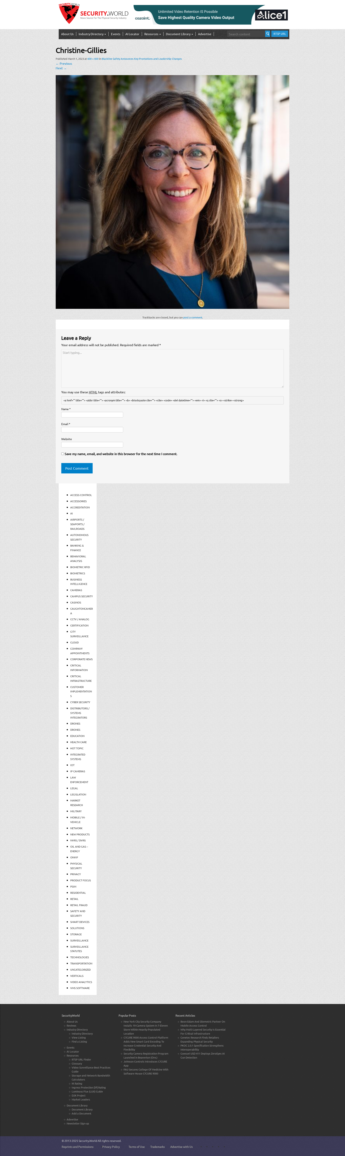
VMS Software (80, 988)
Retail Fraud (78, 905)
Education (77, 736)
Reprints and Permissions (77, 1146)
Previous (64, 63)
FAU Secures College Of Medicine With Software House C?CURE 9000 (146, 1071)
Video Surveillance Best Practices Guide (91, 1069)
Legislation (78, 794)
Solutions (77, 928)
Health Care (78, 742)
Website (66, 439)
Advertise (204, 34)
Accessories (78, 501)
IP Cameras (77, 771)
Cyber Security (80, 702)
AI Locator (132, 34)
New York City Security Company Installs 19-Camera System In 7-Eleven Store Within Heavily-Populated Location (146, 1027)
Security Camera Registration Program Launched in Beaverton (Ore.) (146, 1055)
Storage (76, 934)
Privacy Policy (111, 1146)
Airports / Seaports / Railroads (77, 524)
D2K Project (78, 1095)
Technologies (79, 957)
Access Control (81, 495)
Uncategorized (80, 969)
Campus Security (81, 596)
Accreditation (80, 507)
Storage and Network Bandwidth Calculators (91, 1077)
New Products (80, 834)
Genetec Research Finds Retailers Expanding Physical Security (199, 1039)
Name (66, 409)
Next (61, 68)
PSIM (73, 886)
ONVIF (74, 857)
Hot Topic (76, 748)
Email (65, 424)
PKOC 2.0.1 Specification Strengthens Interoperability (202, 1047)
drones (75, 729)
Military (76, 811)
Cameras (76, 590)
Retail (74, 899)
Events (115, 34)
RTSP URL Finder (81, 1059)
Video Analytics (81, 982)
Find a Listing (79, 1041)
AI (71, 513)
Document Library (178, 34)
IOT (72, 765)
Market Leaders (81, 1099)
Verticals (76, 975)
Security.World (88, 1140)
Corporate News (81, 659)
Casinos (75, 602)
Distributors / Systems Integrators (79, 713)
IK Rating (77, 1083)
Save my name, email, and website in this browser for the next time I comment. (121, 454)
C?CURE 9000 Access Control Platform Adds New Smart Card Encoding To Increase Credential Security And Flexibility (146, 1043)
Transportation (81, 963)
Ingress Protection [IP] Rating (89, 1087)
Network (76, 828)
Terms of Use (137, 1146)
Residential (78, 892)
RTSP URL (280, 33)
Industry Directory (91, 34)
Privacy (75, 874)
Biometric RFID (80, 567)
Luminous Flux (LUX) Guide (87, 1091)
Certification (79, 625)
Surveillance (79, 940)
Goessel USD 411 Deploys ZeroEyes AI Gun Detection (202, 1055)
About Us (67, 34)
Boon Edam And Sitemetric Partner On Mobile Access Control (202, 1023)
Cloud (74, 642)
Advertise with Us (181, 1146)
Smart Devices (79, 921)
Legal (74, 788)
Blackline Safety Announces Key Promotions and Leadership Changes (142, 58)
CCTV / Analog (79, 619)
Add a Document (81, 1113)
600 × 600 (92, 58)
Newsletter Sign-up (78, 1123)
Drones (75, 723)
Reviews (71, 1025)
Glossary (77, 1063)
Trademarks (157, 1146)
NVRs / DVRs (78, 840)
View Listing (79, 1037)
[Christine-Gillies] (172, 191)
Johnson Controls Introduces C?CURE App (145, 1063)
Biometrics (77, 573)
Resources (151, 34)
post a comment (192, 317)
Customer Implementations (81, 691)
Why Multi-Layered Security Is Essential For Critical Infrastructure (203, 1031)
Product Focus (80, 880)
